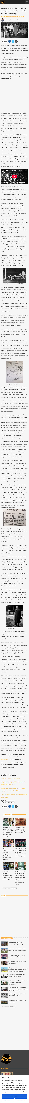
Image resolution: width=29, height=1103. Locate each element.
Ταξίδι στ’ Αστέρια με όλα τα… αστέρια (10, 778)
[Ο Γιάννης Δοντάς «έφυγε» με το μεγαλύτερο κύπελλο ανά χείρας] (4, 956)
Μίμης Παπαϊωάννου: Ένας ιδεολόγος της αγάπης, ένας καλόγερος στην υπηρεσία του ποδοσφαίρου (18, 969)
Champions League (9, 800)
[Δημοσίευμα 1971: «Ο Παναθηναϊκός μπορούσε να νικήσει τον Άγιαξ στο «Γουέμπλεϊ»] (20, 843)
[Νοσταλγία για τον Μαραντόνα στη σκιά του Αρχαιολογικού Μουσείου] (4, 950)
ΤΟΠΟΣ (8, 762)
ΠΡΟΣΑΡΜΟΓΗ (7, 1100)
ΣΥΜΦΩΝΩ (14, 1096)
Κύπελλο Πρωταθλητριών (8, 802)
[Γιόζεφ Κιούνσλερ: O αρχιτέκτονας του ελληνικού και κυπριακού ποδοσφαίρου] (4, 982)
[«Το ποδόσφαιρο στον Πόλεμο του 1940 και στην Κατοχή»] (4, 995)
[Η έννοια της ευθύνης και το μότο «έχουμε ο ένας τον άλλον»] (4, 976)
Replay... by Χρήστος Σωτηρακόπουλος (12, 16)
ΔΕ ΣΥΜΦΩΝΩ (20, 1100)
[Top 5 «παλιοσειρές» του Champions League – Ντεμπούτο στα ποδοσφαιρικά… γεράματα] (8, 843)
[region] (14, 1089)
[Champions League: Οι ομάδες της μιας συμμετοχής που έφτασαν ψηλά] (8, 866)
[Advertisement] (14, 95)
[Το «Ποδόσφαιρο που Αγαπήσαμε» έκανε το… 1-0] (4, 1002)
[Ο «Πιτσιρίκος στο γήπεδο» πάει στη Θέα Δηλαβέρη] (4, 963)
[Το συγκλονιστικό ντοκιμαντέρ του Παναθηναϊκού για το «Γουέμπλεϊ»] (20, 822)
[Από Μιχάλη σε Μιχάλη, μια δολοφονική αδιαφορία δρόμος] (4, 943)
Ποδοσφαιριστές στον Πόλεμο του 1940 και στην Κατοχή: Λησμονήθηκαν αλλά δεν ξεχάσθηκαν (18, 989)
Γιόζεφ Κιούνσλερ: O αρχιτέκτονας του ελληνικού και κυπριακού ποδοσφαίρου (18, 982)
